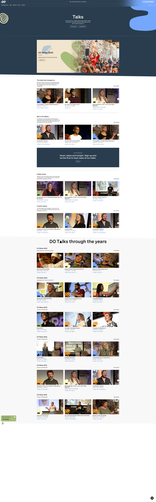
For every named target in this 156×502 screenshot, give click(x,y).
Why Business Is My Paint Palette (44, 298)
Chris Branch (95, 329)
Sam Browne (95, 270)
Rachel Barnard (68, 230)
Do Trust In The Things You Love (72, 104)
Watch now (42, 60)
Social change (103, 107)
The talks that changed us (46, 80)
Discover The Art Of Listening (99, 415)
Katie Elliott (39, 105)
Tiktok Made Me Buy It (98, 298)
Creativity (73, 105)
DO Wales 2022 (42, 337)
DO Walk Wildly (40, 357)
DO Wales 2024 (42, 278)
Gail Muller (95, 359)
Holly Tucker (39, 300)
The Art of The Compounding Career (73, 298)
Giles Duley (67, 416)
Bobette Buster (96, 416)
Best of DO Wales (43, 116)
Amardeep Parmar (68, 300)
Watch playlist (116, 122)
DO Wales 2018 (42, 395)
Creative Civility (68, 229)
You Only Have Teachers (42, 141)
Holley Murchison (68, 142)
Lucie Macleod (95, 300)
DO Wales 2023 (42, 307)
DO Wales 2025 (42, 248)
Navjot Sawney (40, 270)
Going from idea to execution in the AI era (74, 269)
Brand (99, 270)
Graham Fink (39, 329)
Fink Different (40, 328)
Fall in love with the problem (43, 269)
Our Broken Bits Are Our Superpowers (101, 357)
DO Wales (5, 419)
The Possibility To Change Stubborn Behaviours (48, 104)
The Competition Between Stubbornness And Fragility (77, 415)
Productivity (102, 416)
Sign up (78, 161)
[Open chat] (152, 498)
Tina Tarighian (67, 270)
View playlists (82, 26)
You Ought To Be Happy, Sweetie (72, 328)
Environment (46, 270)
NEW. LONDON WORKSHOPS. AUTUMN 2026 (78, 2)
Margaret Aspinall (96, 107)
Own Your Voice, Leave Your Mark (72, 141)
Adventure (101, 198)
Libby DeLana (39, 359)
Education (74, 230)
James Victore (39, 142)
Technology (73, 270)
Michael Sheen (39, 230)
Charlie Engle (95, 198)
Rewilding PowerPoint (70, 357)
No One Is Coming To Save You (100, 197)
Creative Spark (42, 206)
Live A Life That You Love (42, 415)
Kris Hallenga (39, 416)
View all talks (73, 26)
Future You (44, 105)
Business (46, 199)
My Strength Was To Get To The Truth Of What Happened (103, 105)
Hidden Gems (41, 174)
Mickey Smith (67, 105)
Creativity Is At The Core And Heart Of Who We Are (48, 229)
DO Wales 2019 (42, 365)
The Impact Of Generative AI (99, 328)
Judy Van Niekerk (40, 199)
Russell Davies (67, 359)
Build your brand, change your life (100, 269)
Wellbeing (45, 359)
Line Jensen (67, 329)
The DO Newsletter (149, 2)
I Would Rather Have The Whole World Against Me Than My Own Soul (49, 198)
